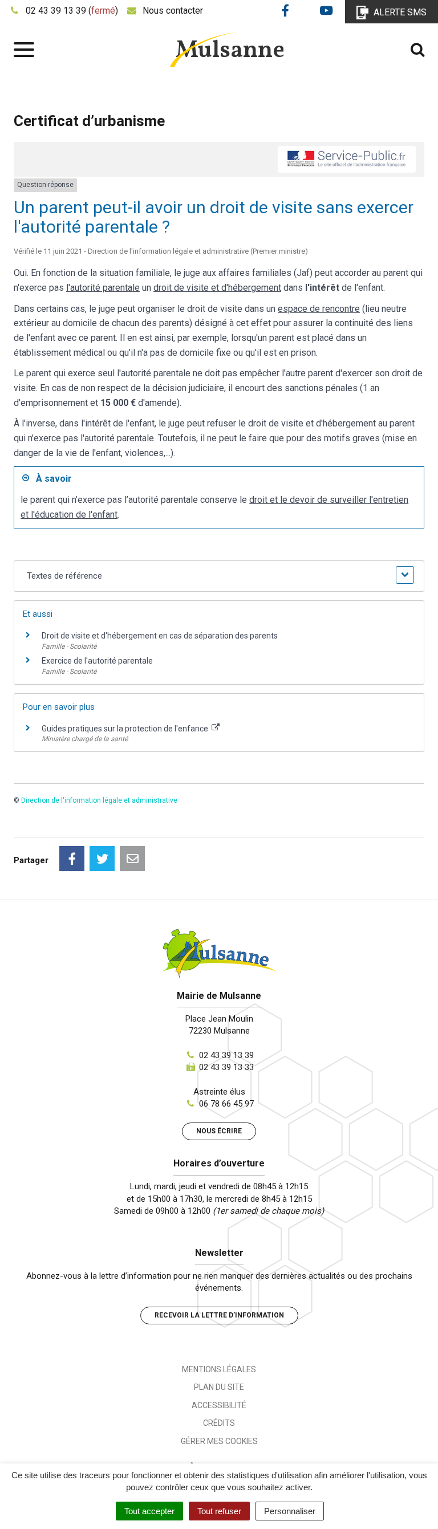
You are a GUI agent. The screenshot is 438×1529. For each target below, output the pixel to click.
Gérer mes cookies (219, 1441)
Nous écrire (219, 1131)
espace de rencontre (319, 308)
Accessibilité (219, 1405)
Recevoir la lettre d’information (219, 1315)
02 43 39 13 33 (226, 1067)
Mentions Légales (219, 1369)
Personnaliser (289, 1511)
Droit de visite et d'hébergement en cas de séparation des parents (160, 635)
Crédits (219, 1423)
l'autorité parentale (103, 287)
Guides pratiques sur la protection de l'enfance (126, 728)
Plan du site (219, 1387)
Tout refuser (219, 1511)
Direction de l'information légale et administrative (99, 800)
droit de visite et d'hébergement (217, 287)
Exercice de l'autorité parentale (97, 660)
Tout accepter (149, 1511)
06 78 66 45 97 (226, 1104)
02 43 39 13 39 (226, 1055)
